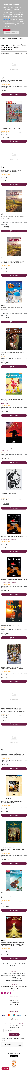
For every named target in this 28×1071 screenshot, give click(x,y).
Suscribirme (14, 1034)
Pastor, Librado (4, 496)
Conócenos (14, 999)
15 (12, 965)
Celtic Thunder (4, 450)
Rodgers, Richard (5, 403)
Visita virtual (14, 1005)
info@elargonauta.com (14, 990)
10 (15, 963)
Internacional (10, 40)
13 (7, 965)
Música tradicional (10, 47)
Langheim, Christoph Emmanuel (8, 539)
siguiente (24, 963)
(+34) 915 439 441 (14, 988)
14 (10, 965)
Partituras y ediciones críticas (9, 38)
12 (19, 963)
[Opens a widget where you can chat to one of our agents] (5, 1068)
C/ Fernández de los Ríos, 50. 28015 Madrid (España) (14, 986)
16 (14, 965)
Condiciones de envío (14, 1002)
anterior (3, 963)
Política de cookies (14, 1000)
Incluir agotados (5, 53)
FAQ (14, 1007)
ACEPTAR (7, 29)
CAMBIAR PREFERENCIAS (11, 32)
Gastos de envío (14, 1004)
